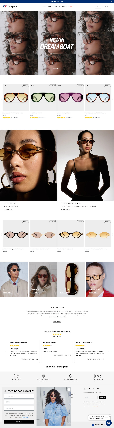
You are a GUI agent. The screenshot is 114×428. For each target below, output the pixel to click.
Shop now (57, 68)
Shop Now (7, 293)
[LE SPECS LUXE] (28, 165)
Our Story (57, 321)
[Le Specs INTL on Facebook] (89, 388)
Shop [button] (43, 6)
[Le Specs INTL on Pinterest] (97, 388)
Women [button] (50, 6)
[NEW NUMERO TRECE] (85, 165)
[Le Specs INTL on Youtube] (93, 388)
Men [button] (56, 6)
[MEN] (14, 279)
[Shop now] (57, 43)
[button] (102, 7)
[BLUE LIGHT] (100, 279)
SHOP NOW (8, 210)
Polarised (63, 6)
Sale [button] (70, 6)
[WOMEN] (43, 279)
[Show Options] (29, 408)
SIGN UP (102, 397)
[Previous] (1, 98)
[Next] (112, 98)
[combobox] (16, 408)
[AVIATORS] (71, 279)
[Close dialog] (69, 389)
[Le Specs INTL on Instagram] (85, 388)
